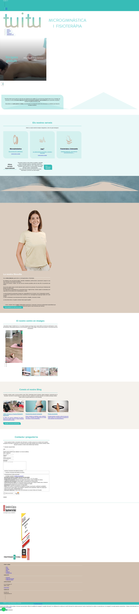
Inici (7, 567)
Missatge (5, 460)
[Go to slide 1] (6, 361)
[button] (26, 371)
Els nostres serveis (48, 167)
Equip (8, 29)
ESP (6, 9)
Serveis (9, 30)
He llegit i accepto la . (15, 476)
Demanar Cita (10, 34)
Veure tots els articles (12, 423)
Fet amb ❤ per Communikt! (38, 603)
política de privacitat (19, 476)
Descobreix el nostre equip (13, 307)
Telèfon (5, 455)
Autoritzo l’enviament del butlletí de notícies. (15, 472)
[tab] (2, 82)
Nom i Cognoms (7, 453)
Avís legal (8, 577)
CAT (6, 8)
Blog (8, 32)
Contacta (9, 33)
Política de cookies (9, 579)
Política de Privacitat (10, 578)
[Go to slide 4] (6, 366)
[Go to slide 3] (6, 364)
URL (4, 449)
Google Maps (6, 587)
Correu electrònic (7, 458)
